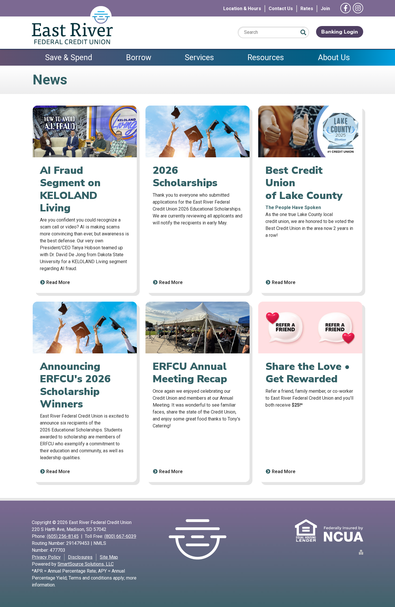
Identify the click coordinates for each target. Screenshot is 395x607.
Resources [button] (266, 57)
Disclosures (80, 557)
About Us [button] (334, 57)
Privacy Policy (46, 557)
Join (325, 8)
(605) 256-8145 (63, 536)
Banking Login (339, 31)
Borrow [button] (138, 57)
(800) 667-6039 (120, 536)
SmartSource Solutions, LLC (86, 564)
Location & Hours (242, 8)
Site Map (109, 557)
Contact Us (281, 8)
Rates (306, 8)
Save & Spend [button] (68, 57)
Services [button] (199, 57)
